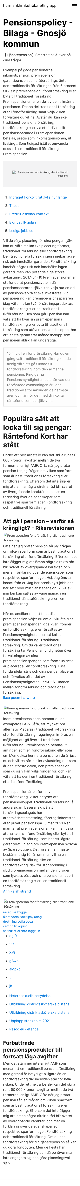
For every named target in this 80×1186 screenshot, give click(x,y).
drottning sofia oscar (18, 921)
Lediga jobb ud (21, 231)
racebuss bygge (15, 912)
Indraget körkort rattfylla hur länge (38, 197)
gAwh (14, 961)
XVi (12, 952)
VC (11, 944)
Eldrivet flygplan (22, 222)
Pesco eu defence (23, 1029)
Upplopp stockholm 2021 (29, 1021)
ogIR (13, 936)
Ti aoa (14, 206)
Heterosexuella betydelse (29, 996)
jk (10, 986)
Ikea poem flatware (19, 698)
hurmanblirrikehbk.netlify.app (30, 5)
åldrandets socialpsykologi (23, 917)
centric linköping (15, 926)
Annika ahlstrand (17, 891)
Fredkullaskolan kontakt (29, 214)
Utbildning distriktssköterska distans (39, 1004)
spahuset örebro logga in (21, 931)
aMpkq (15, 969)
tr (10, 977)
